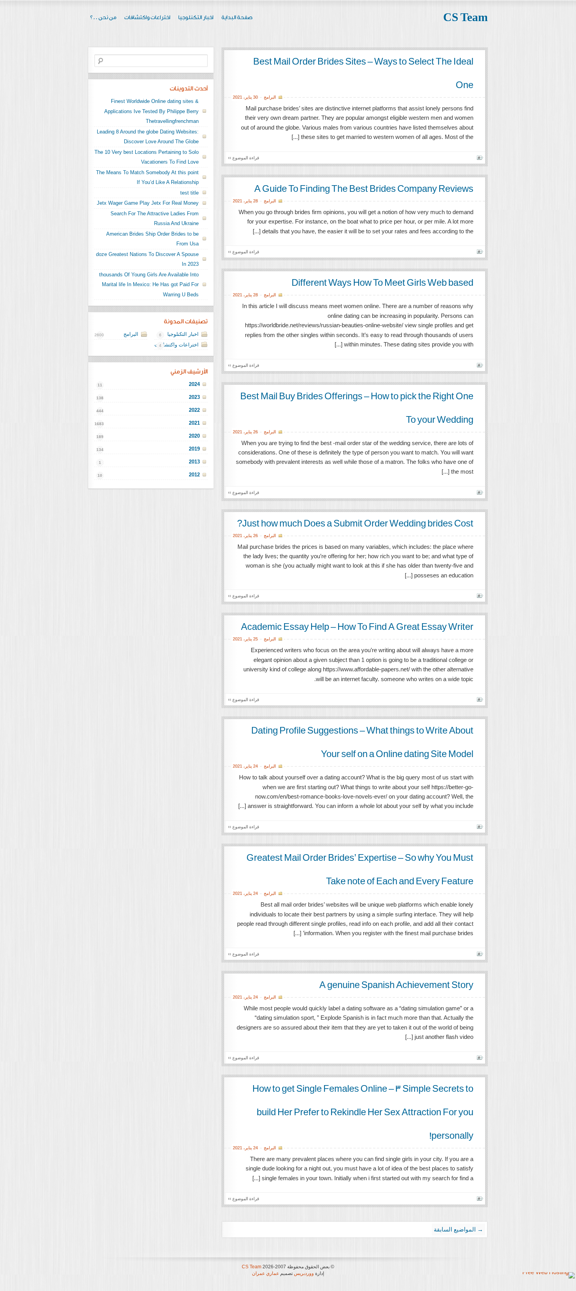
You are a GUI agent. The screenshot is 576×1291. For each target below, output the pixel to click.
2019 (194, 449)
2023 (194, 397)
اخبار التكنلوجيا (196, 17)
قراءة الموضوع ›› (243, 157)
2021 (237, 97)
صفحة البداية (237, 17)
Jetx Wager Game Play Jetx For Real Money (148, 203)
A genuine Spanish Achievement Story (396, 985)
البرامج (270, 97)
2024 (194, 384)
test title (189, 193)
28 (255, 200)
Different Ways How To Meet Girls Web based (382, 283)
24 (255, 766)
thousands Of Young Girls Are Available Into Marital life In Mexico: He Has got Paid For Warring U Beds (149, 285)
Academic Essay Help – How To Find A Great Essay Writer (357, 627)
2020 (194, 436)
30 (255, 97)
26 (255, 431)
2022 (194, 410)
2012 (194, 475)
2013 (194, 462)
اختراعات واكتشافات (147, 17)
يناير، (247, 97)
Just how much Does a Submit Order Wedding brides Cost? (355, 524)
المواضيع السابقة (458, 1229)
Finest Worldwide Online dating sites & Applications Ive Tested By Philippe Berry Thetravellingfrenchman (151, 111)
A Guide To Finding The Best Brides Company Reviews (363, 189)
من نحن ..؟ (103, 17)
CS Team (465, 17)
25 (255, 638)
